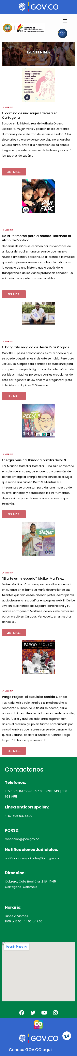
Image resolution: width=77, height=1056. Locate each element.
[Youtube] (44, 1012)
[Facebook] (22, 1012)
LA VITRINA (7, 107)
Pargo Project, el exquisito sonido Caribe (34, 697)
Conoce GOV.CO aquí (30, 1049)
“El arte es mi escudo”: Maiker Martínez (33, 578)
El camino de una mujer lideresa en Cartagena (29, 115)
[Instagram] (55, 1012)
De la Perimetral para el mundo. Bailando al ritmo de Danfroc (36, 238)
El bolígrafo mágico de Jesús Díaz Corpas (35, 347)
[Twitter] (33, 1012)
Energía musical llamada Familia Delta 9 (34, 460)
